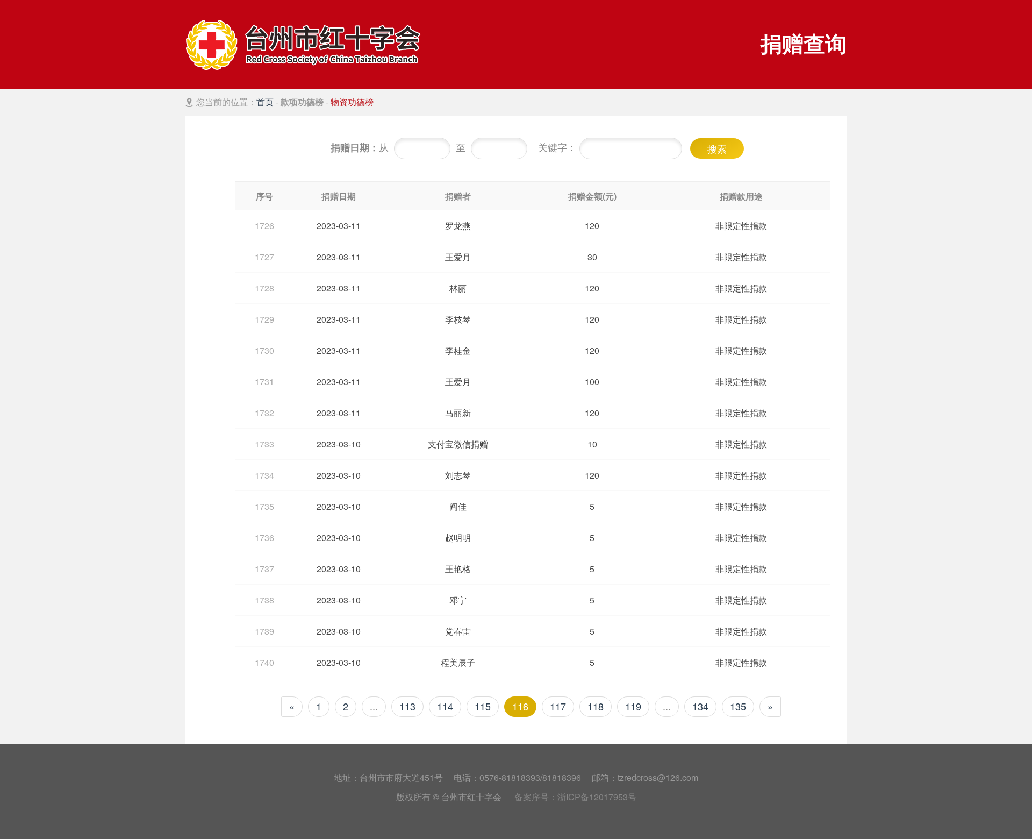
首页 (265, 102)
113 (407, 706)
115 (483, 706)
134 (700, 706)
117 (558, 706)
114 (445, 706)
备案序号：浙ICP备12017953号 (575, 797)
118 (595, 706)
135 (738, 706)
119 (633, 706)
